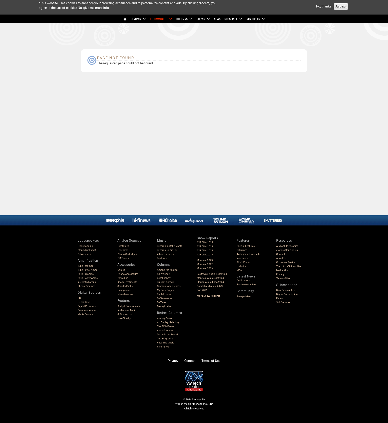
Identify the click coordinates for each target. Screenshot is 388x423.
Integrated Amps (87, 282)
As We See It (163, 274)
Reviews (136, 19)
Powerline (122, 278)
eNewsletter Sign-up (287, 250)
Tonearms (122, 250)
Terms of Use (283, 278)
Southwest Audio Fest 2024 (212, 274)
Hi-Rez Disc (84, 302)
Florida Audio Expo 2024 (210, 282)
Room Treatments (127, 282)
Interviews (242, 258)
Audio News (243, 280)
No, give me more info (93, 8)
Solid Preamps (86, 274)
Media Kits (282, 270)
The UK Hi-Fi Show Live (288, 266)
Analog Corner (165, 318)
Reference (242, 250)
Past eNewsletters (246, 284)
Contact (189, 361)
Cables (121, 270)
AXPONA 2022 (205, 250)
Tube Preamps (85, 266)
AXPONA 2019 (205, 254)
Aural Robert (164, 278)
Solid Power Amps (88, 278)
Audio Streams (165, 330)
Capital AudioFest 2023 (210, 286)
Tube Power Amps (87, 270)
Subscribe (231, 19)
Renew (279, 298)
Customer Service (285, 262)
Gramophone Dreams (168, 286)
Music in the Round (167, 334)
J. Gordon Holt (125, 314)
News (217, 19)
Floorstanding (85, 246)
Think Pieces (243, 262)
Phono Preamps (86, 286)
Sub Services (283, 302)
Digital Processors (87, 306)
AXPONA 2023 (205, 246)
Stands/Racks (125, 286)
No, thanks (323, 6)
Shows (201, 19)
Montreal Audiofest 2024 (210, 278)
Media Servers (85, 314)
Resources (253, 19)
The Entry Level (165, 338)
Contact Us (282, 254)
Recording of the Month (169, 246)
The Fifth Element (166, 326)
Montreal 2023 (205, 260)
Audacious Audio (126, 310)
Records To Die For (167, 250)
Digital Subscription (287, 294)
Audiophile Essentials (248, 254)
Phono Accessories (127, 274)
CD (79, 298)
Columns (182, 19)
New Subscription (285, 290)
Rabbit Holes (164, 294)
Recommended (158, 19)
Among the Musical (167, 270)
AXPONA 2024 (205, 242)
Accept (340, 6)
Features (162, 258)
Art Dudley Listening (168, 322)
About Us (281, 258)
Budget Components (128, 306)
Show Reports (207, 238)
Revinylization (164, 306)
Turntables (123, 246)
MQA (239, 270)
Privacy (280, 274)
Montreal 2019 (205, 268)
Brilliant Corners (165, 282)
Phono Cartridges (127, 254)
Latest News (246, 276)
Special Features (246, 246)
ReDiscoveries (164, 298)
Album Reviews (165, 254)
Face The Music (165, 342)
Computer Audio (87, 310)
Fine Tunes (163, 346)
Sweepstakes (244, 296)
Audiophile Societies (287, 246)
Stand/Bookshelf (87, 250)
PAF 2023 (202, 290)
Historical (242, 266)
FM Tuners (123, 258)
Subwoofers (84, 254)
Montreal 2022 (205, 264)
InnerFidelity (124, 318)
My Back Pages (165, 290)
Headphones (124, 290)
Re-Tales (161, 302)
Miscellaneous (125, 294)
